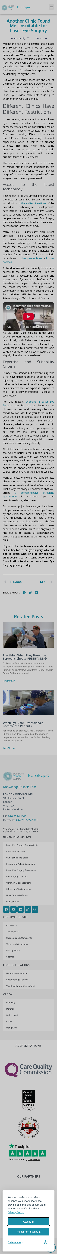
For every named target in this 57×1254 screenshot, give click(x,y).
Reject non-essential (28, 1231)
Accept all (28, 1221)
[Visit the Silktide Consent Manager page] (45, 1242)
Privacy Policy (16, 1212)
